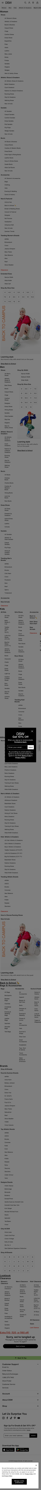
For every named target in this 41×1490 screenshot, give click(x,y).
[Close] (32, 731)
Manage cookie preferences (19, 1482)
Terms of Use (26, 755)
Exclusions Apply (20, 742)
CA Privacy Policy (7, 1476)
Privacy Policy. (20, 757)
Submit (31, 747)
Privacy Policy (29, 1474)
